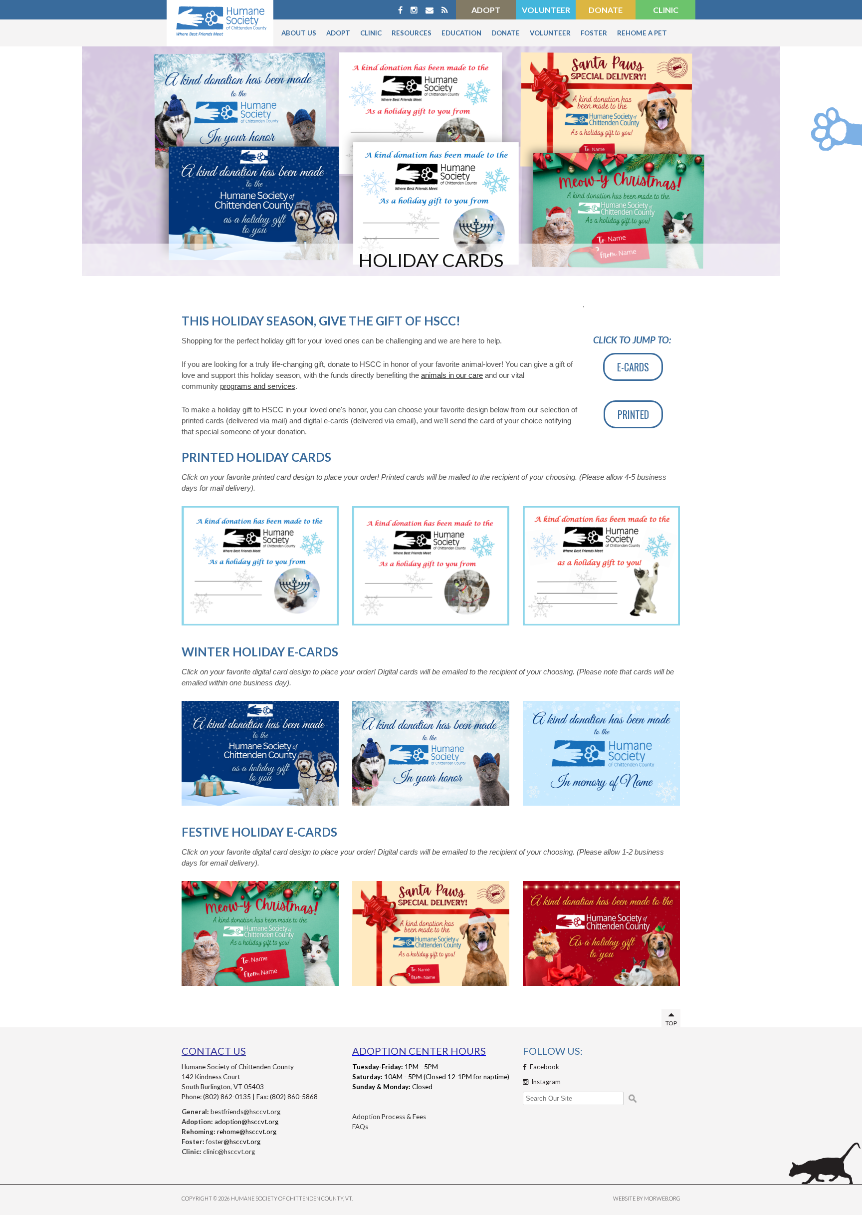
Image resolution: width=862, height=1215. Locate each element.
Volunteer (546, 9)
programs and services (257, 386)
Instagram (545, 1082)
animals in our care (452, 375)
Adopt (485, 9)
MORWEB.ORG (662, 1198)
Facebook (543, 1067)
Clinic (665, 9)
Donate (606, 9)
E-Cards (633, 366)
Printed (633, 414)
